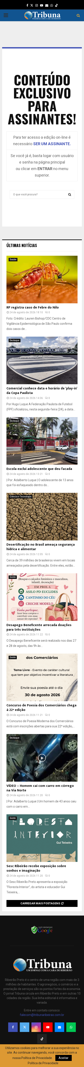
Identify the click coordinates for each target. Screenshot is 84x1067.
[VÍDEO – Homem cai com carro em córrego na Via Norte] (42, 758)
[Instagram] (36, 1027)
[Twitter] (24, 1027)
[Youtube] (48, 1027)
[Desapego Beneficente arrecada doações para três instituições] (42, 597)
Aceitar (63, 1058)
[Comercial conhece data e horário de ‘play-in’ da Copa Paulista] (42, 360)
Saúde (13, 259)
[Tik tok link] (56, 5)
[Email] (59, 1027)
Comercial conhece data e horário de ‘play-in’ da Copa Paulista (41, 391)
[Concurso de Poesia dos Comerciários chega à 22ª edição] (42, 677)
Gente (13, 577)
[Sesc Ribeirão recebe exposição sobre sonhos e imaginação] (42, 838)
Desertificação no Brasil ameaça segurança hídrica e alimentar (40, 547)
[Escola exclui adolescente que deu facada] (42, 441)
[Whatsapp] (71, 1027)
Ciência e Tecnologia (20, 496)
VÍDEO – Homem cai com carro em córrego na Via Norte (40, 788)
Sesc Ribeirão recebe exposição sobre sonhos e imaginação (36, 868)
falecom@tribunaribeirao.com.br (42, 1015)
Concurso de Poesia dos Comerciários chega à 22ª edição (41, 707)
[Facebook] (13, 1027)
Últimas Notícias (21, 245)
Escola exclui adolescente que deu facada (39, 469)
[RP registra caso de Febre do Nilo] (42, 279)
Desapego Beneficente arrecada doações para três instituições (39, 627)
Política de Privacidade (43, 1063)
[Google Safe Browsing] (42, 933)
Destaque (14, 340)
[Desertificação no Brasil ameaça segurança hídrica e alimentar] (42, 516)
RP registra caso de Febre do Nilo (32, 307)
